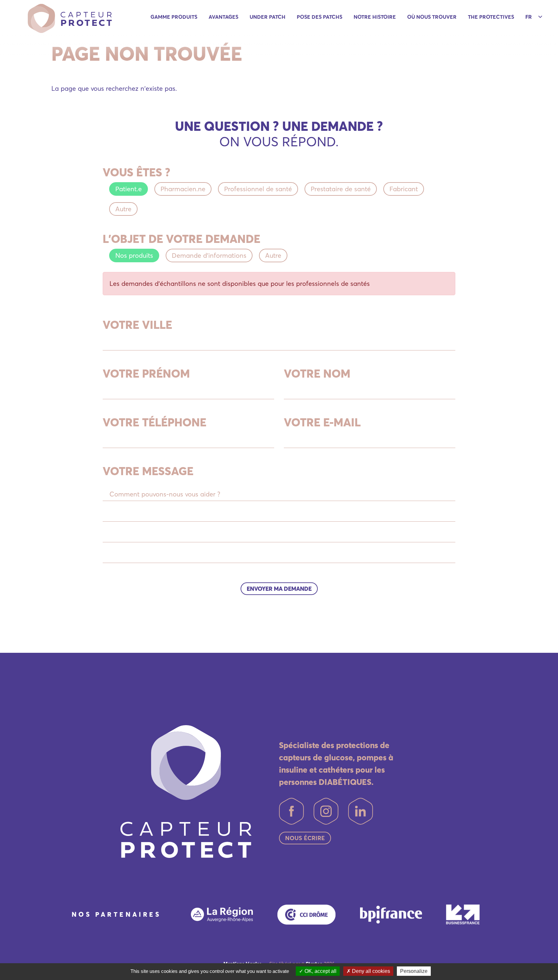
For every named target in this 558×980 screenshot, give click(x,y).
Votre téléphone (154, 422)
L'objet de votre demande (181, 238)
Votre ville (137, 324)
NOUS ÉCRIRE (305, 838)
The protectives (491, 17)
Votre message (148, 471)
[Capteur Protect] (70, 18)
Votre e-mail (322, 422)
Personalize (414, 971)
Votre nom (317, 373)
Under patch (267, 17)
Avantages (223, 17)
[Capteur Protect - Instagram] (326, 811)
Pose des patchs (319, 17)
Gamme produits (173, 17)
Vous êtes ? (136, 172)
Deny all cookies (370, 971)
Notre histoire (375, 17)
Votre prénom (146, 373)
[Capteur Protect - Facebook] (291, 811)
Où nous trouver (432, 17)
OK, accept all (319, 971)
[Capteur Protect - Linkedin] (360, 811)
